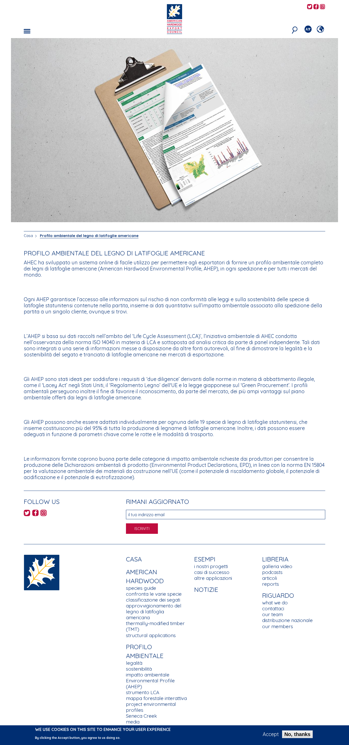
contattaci (273, 608)
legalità (134, 663)
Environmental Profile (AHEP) (150, 684)
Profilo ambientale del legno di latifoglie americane (89, 235)
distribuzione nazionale (287, 620)
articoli (269, 578)
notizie (206, 589)
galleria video (277, 566)
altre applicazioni (213, 578)
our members (277, 626)
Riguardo (278, 595)
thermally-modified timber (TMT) (155, 626)
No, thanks (297, 734)
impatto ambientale (147, 675)
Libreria (275, 559)
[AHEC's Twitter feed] (309, 7)
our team (272, 614)
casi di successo (211, 572)
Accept (271, 734)
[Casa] (42, 572)
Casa (28, 235)
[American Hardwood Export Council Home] (174, 18)
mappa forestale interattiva (156, 698)
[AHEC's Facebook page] (316, 7)
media (132, 722)
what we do (275, 603)
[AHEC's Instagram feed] (322, 7)
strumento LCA (142, 692)
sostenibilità (139, 669)
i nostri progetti (211, 566)
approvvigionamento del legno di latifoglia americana (153, 611)
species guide (141, 588)
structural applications (151, 635)
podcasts (272, 572)
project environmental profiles (151, 707)
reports (270, 584)
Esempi (204, 559)
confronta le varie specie (154, 594)
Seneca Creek (141, 716)
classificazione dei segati (153, 600)
